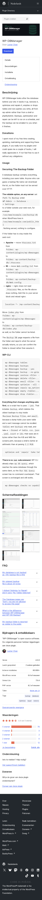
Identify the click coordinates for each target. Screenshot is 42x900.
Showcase (26, 801)
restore (36, 701)
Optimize (22, 701)
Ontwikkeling (10, 78)
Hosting (5, 809)
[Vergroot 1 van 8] (17, 502)
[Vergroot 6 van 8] (36, 514)
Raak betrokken (29, 821)
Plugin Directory (8, 11)
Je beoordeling (8, 747)
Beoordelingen (11, 66)
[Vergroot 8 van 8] (36, 545)
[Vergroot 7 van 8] (36, 533)
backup (27, 696)
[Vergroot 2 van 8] (17, 514)
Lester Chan (12, 44)
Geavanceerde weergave (13, 707)
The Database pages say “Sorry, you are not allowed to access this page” (14, 601)
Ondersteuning (11, 84)
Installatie (9, 72)
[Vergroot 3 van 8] (17, 540)
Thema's (25, 805)
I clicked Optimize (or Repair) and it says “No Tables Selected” (16, 591)
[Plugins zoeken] (27, 19)
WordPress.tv (9, 833)
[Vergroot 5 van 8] (36, 502)
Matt (5, 845)
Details (8, 60)
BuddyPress (8, 853)
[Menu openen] (38, 3)
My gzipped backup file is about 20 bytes (11, 582)
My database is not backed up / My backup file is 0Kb (14, 573)
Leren (4, 821)
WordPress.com (10, 841)
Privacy (5, 813)
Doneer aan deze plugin (12, 786)
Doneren (27, 829)
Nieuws (5, 805)
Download (8, 51)
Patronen (26, 813)
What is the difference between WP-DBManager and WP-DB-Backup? (13, 612)
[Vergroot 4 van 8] (17, 553)
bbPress (7, 849)
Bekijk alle (35, 747)
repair (29, 701)
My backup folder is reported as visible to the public (15, 623)
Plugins (25, 809)
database (35, 696)
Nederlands (13, 864)
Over (4, 801)
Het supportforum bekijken (13, 765)
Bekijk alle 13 (35, 691)
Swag (25, 833)
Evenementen (28, 825)
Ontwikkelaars (8, 829)
